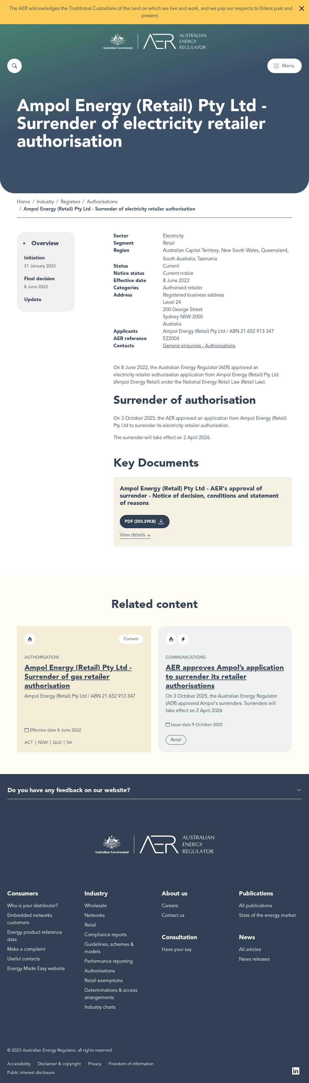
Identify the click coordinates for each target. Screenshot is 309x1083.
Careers (170, 906)
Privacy (94, 1063)
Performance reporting (108, 961)
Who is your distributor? (32, 906)
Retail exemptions (103, 981)
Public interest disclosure (31, 1072)
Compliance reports (105, 935)
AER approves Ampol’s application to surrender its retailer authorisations (225, 676)
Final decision (39, 278)
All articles (250, 949)
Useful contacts (23, 959)
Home (23, 202)
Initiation (34, 258)
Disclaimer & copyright (59, 1063)
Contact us (173, 915)
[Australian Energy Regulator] (154, 41)
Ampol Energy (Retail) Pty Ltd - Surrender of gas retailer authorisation (78, 676)
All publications (255, 906)
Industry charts (100, 1007)
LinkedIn (296, 1070)
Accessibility (18, 1063)
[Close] (302, 8)
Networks (94, 915)
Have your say (177, 949)
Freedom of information (131, 1063)
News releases (254, 959)
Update (32, 299)
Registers (70, 202)
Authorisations (102, 202)
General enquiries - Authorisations (199, 346)
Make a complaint (26, 949)
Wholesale (95, 906)
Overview (45, 243)
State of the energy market (267, 915)
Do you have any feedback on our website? (69, 790)
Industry (45, 202)
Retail (90, 925)
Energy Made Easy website (36, 969)
